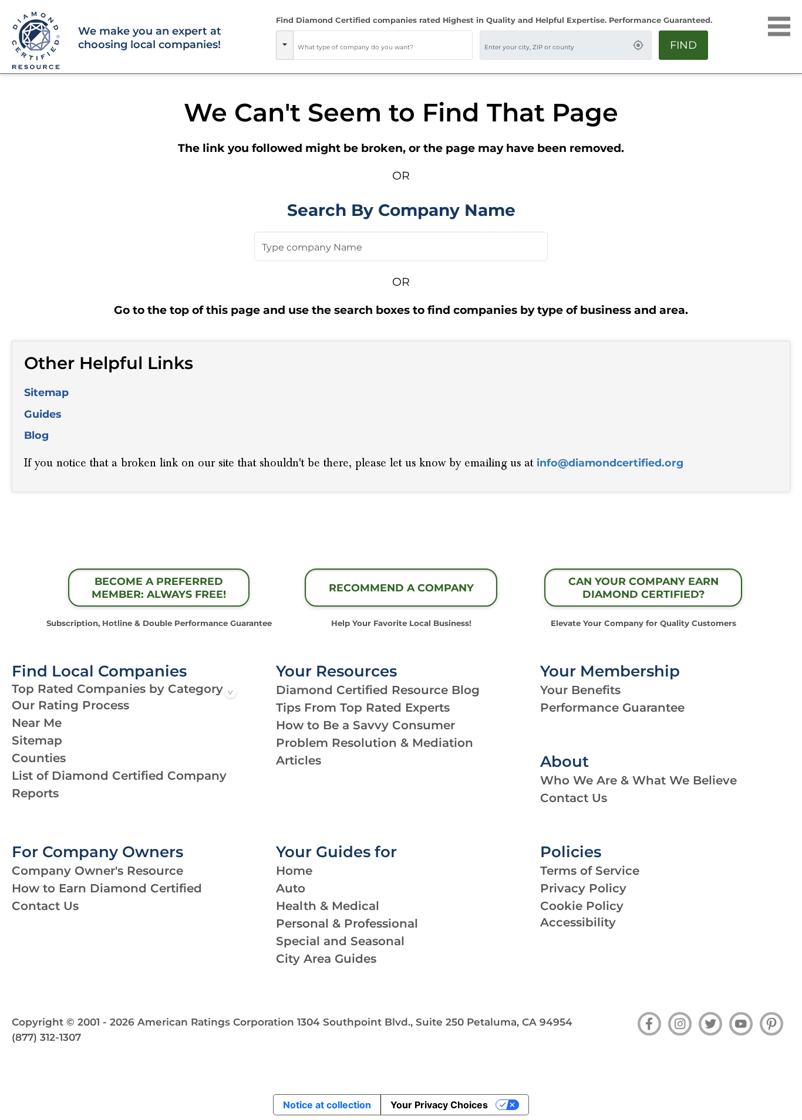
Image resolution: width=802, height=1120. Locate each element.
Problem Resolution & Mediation (374, 743)
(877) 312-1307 (46, 1037)
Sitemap (46, 392)
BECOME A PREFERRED (159, 588)
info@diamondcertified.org (610, 462)
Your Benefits (580, 690)
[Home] (38, 41)
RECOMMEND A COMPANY (401, 587)
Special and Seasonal (340, 941)
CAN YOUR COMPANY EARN (643, 588)
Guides (42, 414)
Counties (39, 758)
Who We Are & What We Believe (638, 780)
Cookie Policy (582, 906)
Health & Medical (327, 906)
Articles (298, 760)
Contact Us (573, 798)
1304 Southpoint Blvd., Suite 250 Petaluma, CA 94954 (434, 1022)
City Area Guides (326, 959)
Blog (36, 435)
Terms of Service (589, 871)
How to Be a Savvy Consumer (365, 725)
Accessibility (578, 922)
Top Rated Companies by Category (117, 689)
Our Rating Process (70, 705)
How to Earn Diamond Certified (107, 888)
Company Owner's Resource (97, 871)
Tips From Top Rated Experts (363, 708)
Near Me (37, 723)
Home (294, 871)
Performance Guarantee (612, 708)
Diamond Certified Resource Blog (378, 690)
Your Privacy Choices (439, 1105)
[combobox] (383, 45)
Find (683, 45)
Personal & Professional (347, 923)
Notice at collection (327, 1105)
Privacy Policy (583, 888)
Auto (290, 888)
